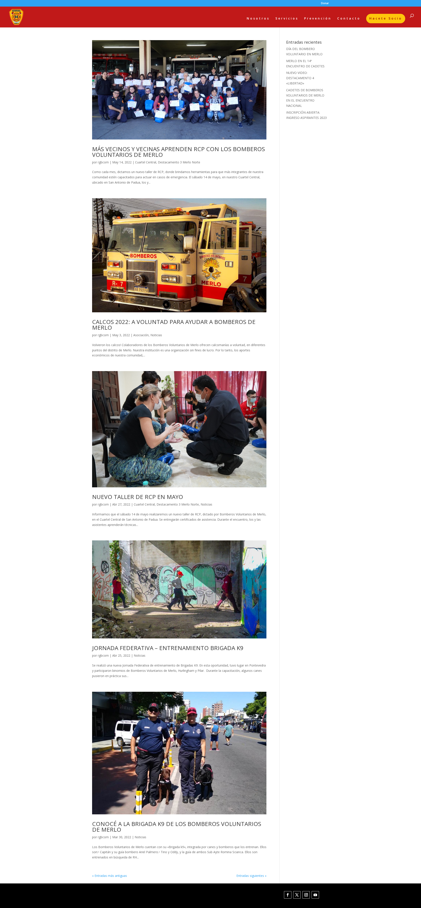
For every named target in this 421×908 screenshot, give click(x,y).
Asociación (141, 335)
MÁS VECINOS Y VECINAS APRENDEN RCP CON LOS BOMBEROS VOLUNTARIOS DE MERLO (178, 152)
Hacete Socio (385, 18)
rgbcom (103, 162)
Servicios (286, 18)
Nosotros (258, 18)
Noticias (156, 335)
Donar (325, 3)
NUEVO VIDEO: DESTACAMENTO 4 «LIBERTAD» (300, 78)
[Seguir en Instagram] (306, 895)
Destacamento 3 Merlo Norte (179, 162)
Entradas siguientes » (251, 876)
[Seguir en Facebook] (287, 895)
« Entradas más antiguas (109, 876)
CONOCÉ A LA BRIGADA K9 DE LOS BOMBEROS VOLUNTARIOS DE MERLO (176, 826)
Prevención (318, 18)
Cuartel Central (145, 162)
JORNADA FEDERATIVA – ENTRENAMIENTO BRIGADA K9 (167, 648)
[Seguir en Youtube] (315, 895)
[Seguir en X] (297, 895)
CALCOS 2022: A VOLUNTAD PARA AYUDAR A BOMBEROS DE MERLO (173, 324)
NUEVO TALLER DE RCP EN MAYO (137, 497)
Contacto (348, 18)
